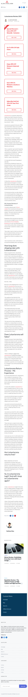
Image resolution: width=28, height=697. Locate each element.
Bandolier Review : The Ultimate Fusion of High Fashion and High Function (12, 581)
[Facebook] (19, 7)
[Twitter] (22, 7)
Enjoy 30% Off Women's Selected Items (13, 66)
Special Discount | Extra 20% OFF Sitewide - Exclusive (13, 31)
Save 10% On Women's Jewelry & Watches (13, 85)
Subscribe (23, 686)
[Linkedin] (24, 7)
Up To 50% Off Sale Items (13, 48)
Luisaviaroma (7, 115)
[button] (3, 7)
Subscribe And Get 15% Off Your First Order (13, 103)
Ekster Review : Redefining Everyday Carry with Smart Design (12, 558)
